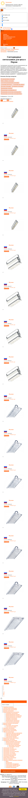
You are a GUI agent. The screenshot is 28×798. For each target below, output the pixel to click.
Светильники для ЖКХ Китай (13, 765)
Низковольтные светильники (12, 720)
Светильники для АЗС (8, 747)
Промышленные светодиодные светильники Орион (11, 93)
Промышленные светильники (10, 740)
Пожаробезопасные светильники (11, 737)
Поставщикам (9, 41)
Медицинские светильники (9, 729)
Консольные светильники (15, 745)
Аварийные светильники (12, 713)
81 (3, 694)
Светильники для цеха (14, 746)
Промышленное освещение (6, 88)
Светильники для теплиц (9, 752)
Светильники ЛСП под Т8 (12, 766)
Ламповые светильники (11, 718)
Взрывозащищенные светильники (11, 712)
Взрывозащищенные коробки (13, 714)
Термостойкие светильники (9, 757)
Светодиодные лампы (11, 726)
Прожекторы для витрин (9, 739)
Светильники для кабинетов (9, 749)
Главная (5, 34)
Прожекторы (9, 762)
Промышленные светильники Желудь (8, 90)
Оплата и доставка (7, 38)
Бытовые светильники (8, 710)
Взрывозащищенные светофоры (13, 717)
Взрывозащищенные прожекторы (14, 715)
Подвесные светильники (6, 86)
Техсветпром (9, 2)
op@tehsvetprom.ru (7, 27)
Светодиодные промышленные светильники (10, 82)
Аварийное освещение (8, 707)
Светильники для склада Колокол (11, 751)
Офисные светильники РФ (12, 735)
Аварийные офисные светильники (14, 733)
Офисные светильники (8, 731)
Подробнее (6, 139)
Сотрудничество (7, 39)
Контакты (5, 44)
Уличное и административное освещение (12, 760)
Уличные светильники (11, 767)
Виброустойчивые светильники (7, 80)
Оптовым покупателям (11, 40)
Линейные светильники (11, 719)
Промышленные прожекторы (13, 742)
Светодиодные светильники (12, 721)
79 (3, 692)
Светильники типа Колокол (6, 84)
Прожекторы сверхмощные (12, 763)
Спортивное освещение (8, 756)
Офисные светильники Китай (13, 734)
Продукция (5, 35)
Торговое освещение (8, 758)
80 (3, 693)
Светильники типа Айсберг (18, 84)
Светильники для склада (9, 750)
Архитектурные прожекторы (10, 708)
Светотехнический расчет (9, 36)
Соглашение (16, 796)
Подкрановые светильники (17, 86)
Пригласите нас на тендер (12, 43)
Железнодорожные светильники (10, 723)
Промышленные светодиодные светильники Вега (11, 91)
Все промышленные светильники (7, 78)
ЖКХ (7, 761)
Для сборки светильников (12, 725)
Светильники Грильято (11, 736)
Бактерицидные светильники (10, 709)
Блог (4, 45)
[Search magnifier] (2, 10)
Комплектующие (7, 724)
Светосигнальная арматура (9, 755)
